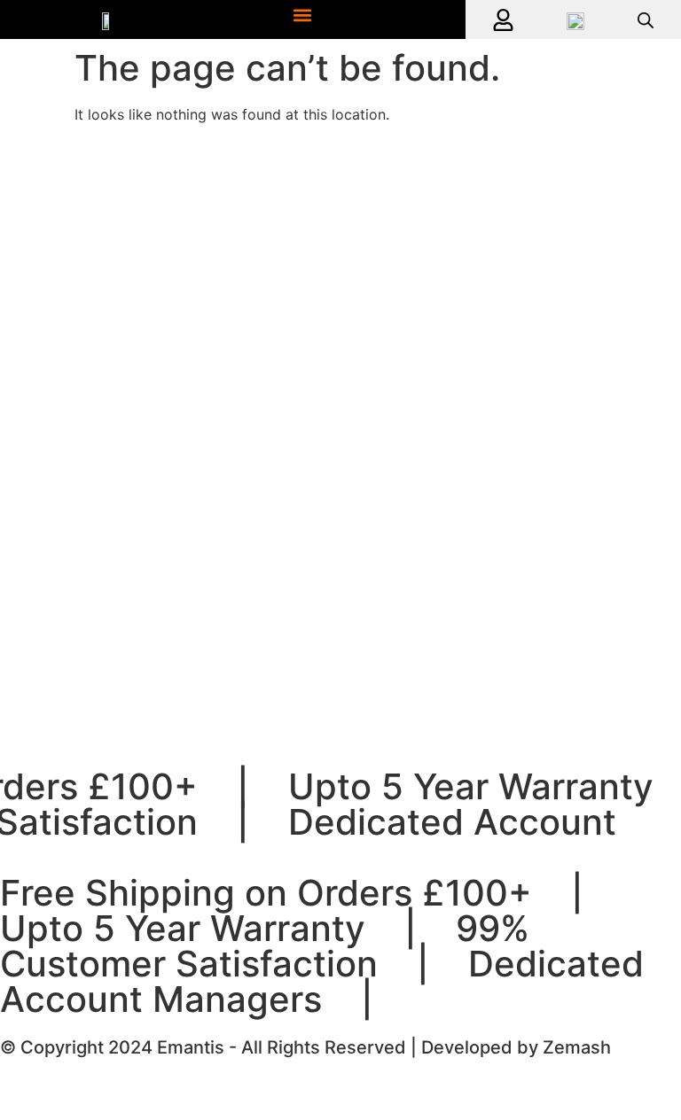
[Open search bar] (645, 19)
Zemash (577, 1047)
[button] (302, 14)
